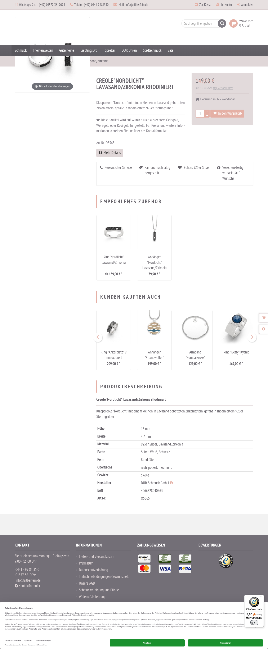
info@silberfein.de (28, 580)
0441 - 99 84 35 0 (27, 569)
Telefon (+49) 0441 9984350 (91, 5)
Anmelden (247, 5)
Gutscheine (66, 50)
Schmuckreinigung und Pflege (99, 590)
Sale (170, 50)
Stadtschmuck (152, 50)
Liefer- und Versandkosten (96, 556)
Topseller (109, 50)
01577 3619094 (25, 575)
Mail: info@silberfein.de (133, 5)
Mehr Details (111, 153)
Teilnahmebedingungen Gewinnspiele (104, 577)
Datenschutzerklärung (93, 570)
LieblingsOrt (88, 50)
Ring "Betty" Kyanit (236, 352)
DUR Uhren (129, 50)
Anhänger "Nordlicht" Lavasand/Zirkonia (154, 262)
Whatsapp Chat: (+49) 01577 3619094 (42, 5)
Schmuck (21, 50)
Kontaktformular (29, 586)
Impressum (86, 563)
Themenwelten (43, 50)
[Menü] (261, 597)
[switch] (254, 622)
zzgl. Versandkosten (223, 88)
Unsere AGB (87, 583)
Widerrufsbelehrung (92, 597)
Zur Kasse (205, 5)
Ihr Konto (226, 5)
